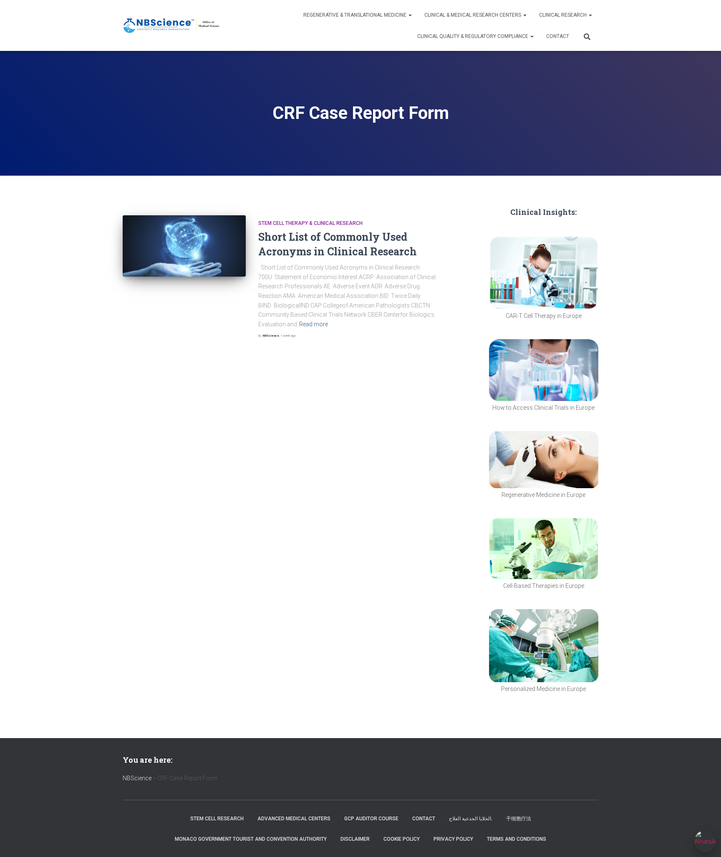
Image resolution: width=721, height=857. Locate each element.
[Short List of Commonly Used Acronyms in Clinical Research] (184, 246)
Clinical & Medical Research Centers (473, 15)
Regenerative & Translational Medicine (355, 15)
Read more (313, 324)
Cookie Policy (401, 839)
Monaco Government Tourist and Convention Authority (251, 839)
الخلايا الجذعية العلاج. (470, 819)
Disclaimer (355, 839)
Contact (557, 36)
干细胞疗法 (518, 819)
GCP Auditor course (371, 819)
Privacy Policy (453, 839)
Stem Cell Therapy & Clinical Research (310, 223)
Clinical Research (563, 15)
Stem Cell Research (217, 819)
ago (288, 336)
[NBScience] (171, 26)
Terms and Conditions (516, 839)
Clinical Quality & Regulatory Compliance (473, 36)
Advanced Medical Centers (293, 819)
